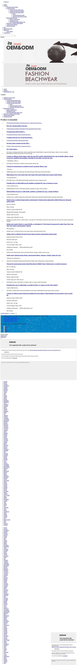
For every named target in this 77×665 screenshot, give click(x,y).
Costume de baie (11, 8)
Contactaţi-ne (7, 32)
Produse (5, 5)
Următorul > (6, 313)
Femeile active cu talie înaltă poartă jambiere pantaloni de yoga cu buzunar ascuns (32, 183)
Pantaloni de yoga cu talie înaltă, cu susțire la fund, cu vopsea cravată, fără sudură (32, 285)
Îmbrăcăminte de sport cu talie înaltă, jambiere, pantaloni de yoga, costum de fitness (32, 191)
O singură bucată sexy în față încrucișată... (20, 137)
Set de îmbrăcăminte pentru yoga (17, 22)
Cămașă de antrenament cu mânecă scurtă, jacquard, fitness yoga (27, 166)
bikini (14, 14)
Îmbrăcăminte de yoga (12, 18)
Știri (5, 27)
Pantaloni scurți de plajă (12, 7)
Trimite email (4, 335)
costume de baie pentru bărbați (17, 11)
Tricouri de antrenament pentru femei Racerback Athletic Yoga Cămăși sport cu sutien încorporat (37, 264)
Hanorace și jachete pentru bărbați (15, 23)
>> (10, 313)
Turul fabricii (10, 31)
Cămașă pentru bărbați (12, 24)
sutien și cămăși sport (15, 19)
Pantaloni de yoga (14, 20)
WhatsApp (3, 337)
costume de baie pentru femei (16, 12)
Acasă (5, 4)
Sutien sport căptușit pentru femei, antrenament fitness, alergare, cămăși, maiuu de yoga (34, 255)
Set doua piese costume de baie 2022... (18, 143)
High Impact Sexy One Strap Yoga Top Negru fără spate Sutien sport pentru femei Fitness (34, 175)
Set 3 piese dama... (12, 149)
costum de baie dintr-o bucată (20, 16)
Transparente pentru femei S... (16, 132)
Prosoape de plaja (11, 26)
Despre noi (6, 30)
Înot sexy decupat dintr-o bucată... (17, 126)
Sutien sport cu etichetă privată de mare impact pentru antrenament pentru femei (32, 234)
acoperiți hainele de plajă (18, 15)
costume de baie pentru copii (16, 9)
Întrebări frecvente (8, 28)
